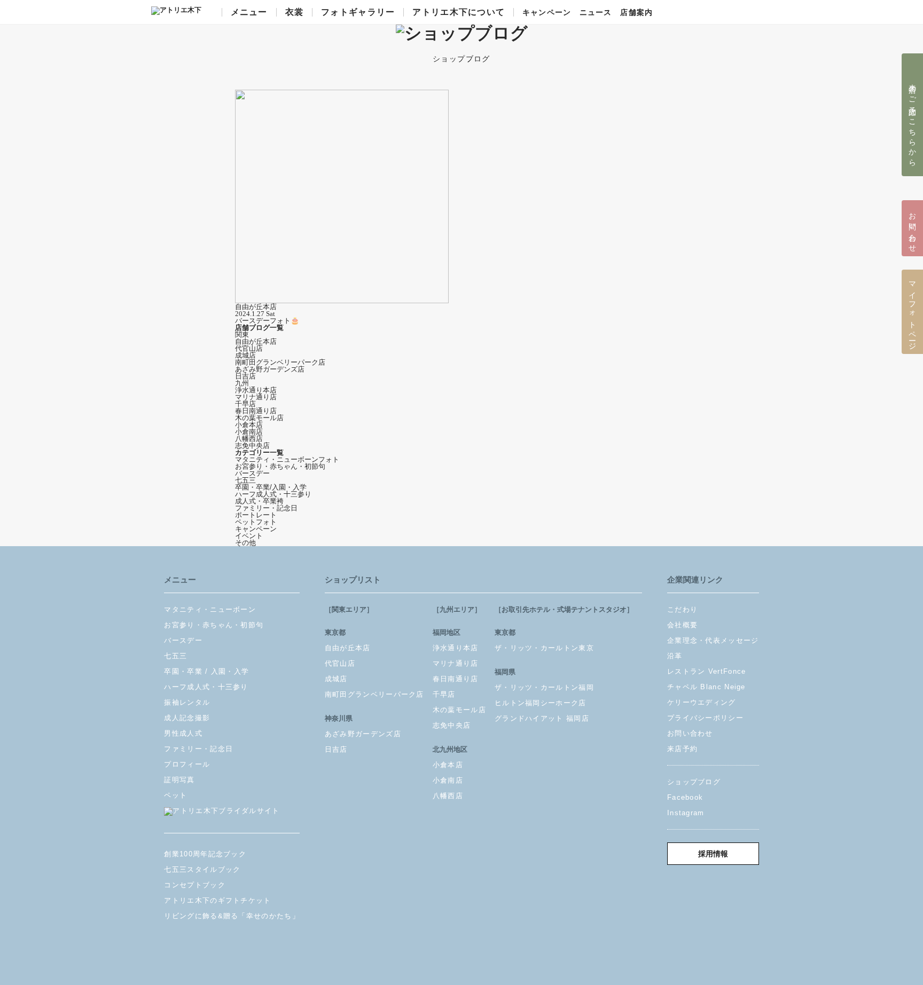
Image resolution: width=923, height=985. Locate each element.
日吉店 (245, 376)
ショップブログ (694, 781)
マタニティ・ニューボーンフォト (287, 459)
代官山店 (249, 348)
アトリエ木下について (458, 12)
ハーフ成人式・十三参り (273, 494)
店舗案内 (636, 13)
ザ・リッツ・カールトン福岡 (544, 687)
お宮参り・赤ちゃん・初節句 (280, 466)
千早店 (245, 404)
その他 (245, 543)
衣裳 (294, 12)
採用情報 (713, 854)
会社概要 (682, 624)
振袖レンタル (187, 702)
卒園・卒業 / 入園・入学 (206, 671)
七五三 (245, 480)
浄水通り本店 (256, 390)
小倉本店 (249, 425)
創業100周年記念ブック (205, 853)
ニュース (596, 13)
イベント (249, 536)
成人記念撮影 (187, 717)
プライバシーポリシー (705, 717)
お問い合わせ (690, 733)
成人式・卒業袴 (259, 501)
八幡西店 (249, 439)
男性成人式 (183, 733)
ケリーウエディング (701, 702)
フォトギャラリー (358, 12)
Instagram (686, 812)
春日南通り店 (256, 411)
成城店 (245, 355)
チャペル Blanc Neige (706, 686)
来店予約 (682, 748)
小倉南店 (249, 432)
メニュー (249, 12)
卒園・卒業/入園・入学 (271, 487)
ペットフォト (256, 522)
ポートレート (256, 515)
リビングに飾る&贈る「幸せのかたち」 (231, 915)
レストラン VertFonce (706, 671)
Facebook (685, 797)
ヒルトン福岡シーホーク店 (540, 702)
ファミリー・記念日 (266, 508)
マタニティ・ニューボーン (210, 609)
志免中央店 (252, 446)
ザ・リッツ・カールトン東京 (544, 647)
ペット (175, 795)
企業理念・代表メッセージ (713, 640)
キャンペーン (546, 13)
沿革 (675, 655)
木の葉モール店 (259, 418)
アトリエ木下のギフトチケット (217, 900)
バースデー (252, 473)
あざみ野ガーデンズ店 (269, 369)
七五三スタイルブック (202, 869)
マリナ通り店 (256, 397)
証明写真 (179, 779)
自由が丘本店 (256, 341)
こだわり (682, 609)
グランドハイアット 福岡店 (542, 718)
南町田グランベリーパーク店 (280, 362)
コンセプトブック (194, 884)
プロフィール (187, 764)
